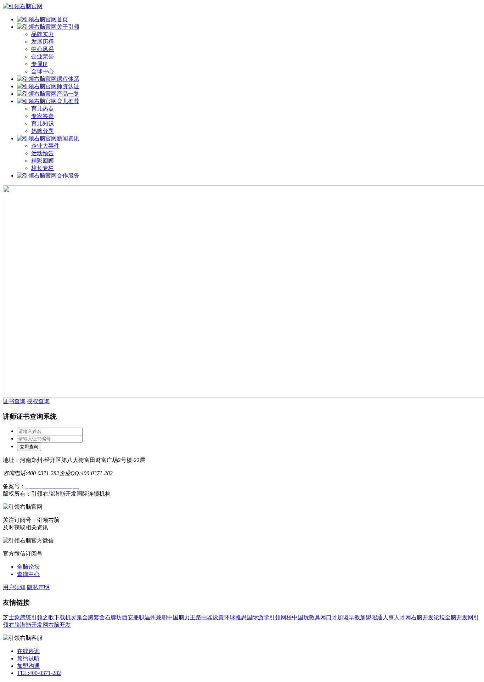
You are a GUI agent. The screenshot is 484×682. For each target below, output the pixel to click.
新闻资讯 (68, 138)
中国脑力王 (181, 617)
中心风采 (42, 49)
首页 (62, 19)
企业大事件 (45, 146)
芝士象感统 (17, 617)
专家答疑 (42, 116)
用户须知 (14, 587)
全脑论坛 (28, 567)
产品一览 (68, 94)
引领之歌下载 (48, 617)
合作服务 (68, 176)
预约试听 (28, 658)
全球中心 (42, 71)
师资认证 (68, 86)
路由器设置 (210, 617)
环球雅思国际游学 (246, 617)
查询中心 (28, 574)
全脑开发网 (459, 617)
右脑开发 (59, 625)
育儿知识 (42, 123)
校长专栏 (42, 168)
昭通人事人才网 (391, 617)
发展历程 (42, 42)
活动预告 (42, 153)
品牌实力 (42, 34)
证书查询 (14, 401)
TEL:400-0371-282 (39, 673)
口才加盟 (337, 617)
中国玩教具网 (309, 617)
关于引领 (68, 27)
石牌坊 (113, 617)
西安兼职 (133, 617)
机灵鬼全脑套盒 (85, 617)
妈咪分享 (42, 131)
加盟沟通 (28, 666)
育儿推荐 (68, 101)
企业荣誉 (42, 56)
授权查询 (38, 401)
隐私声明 (38, 587)
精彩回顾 (42, 161)
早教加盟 (360, 617)
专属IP (39, 64)
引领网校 (280, 617)
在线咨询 (28, 651)
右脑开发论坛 (428, 617)
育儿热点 (42, 109)
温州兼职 (156, 617)
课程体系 (68, 79)
